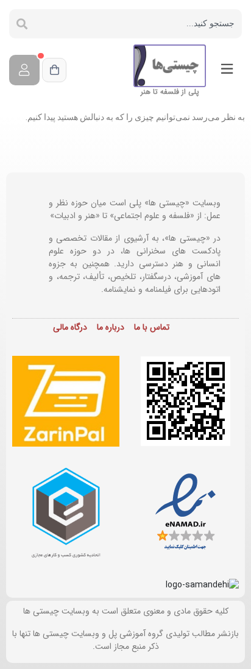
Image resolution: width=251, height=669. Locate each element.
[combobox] (138, 23)
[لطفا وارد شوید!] (24, 70)
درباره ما (110, 327)
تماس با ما (151, 327)
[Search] (22, 23)
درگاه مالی (70, 327)
